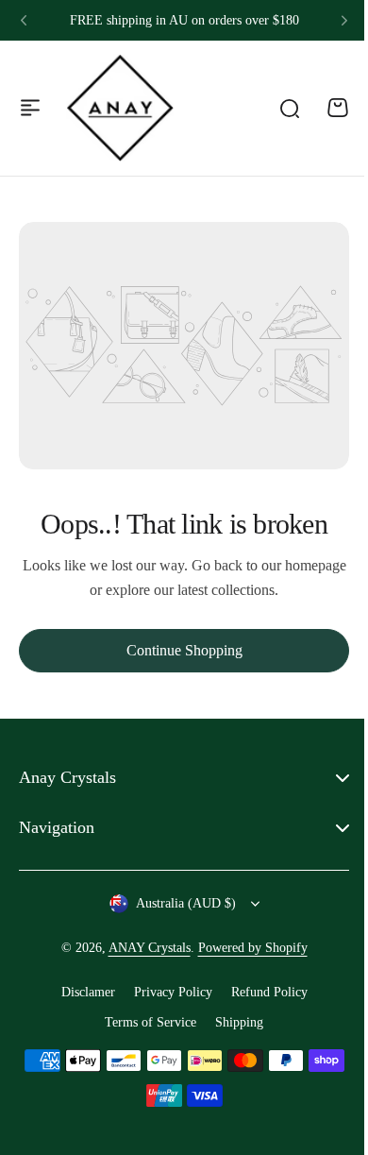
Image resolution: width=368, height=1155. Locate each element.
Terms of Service (144, 1022)
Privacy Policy (165, 992)
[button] (23, 21)
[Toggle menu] (30, 107)
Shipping (233, 1022)
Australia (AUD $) (178, 903)
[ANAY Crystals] (120, 107)
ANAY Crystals (142, 948)
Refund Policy (262, 992)
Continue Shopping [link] (184, 650)
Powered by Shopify (245, 948)
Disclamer (81, 992)
